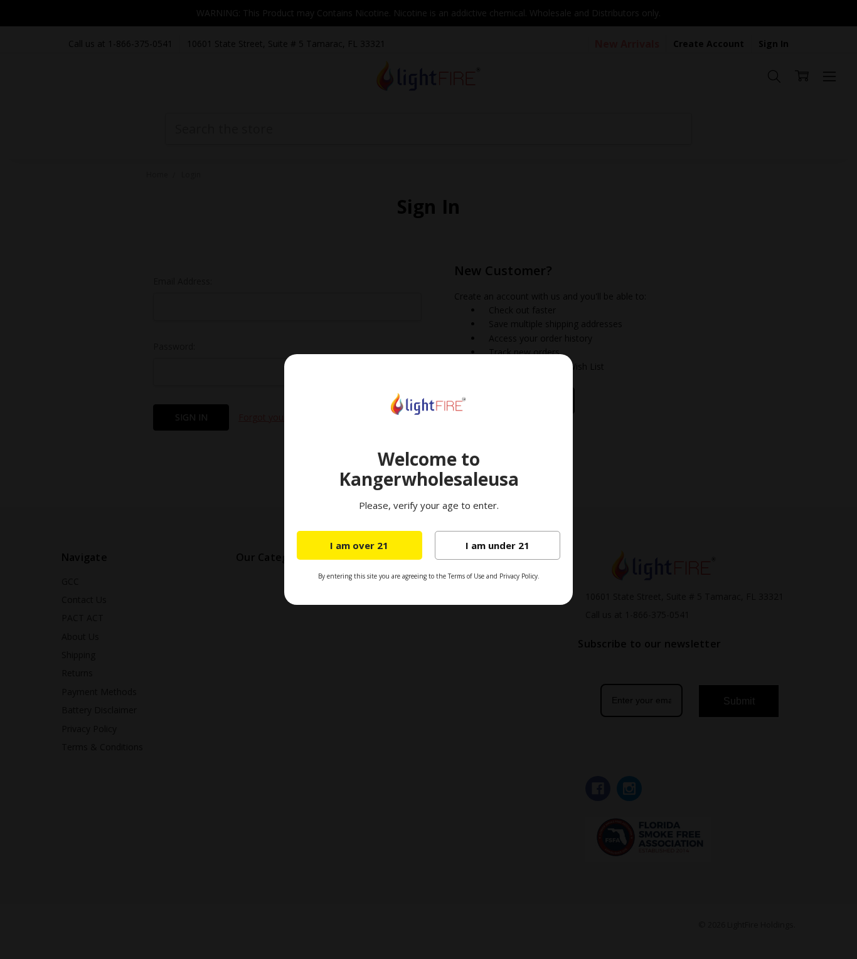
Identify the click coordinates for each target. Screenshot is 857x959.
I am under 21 (498, 545)
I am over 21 (359, 545)
